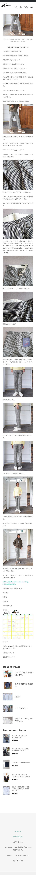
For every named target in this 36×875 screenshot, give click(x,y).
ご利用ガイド (18, 831)
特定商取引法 (18, 837)
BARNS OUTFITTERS (17, 39)
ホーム (6, 39)
